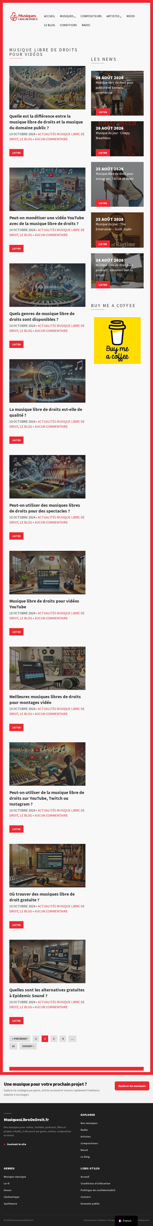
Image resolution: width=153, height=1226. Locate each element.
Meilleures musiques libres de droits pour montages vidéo (45, 699)
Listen (16, 152)
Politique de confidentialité (98, 1190)
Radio (86, 25)
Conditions (68, 25)
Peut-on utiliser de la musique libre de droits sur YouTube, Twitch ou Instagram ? (46, 798)
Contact (86, 1197)
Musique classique (15, 1176)
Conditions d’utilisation (95, 1183)
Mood (131, 16)
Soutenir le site (16, 1144)
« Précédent (20, 1038)
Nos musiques (89, 1123)
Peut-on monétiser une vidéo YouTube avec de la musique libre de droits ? (46, 220)
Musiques (67, 16)
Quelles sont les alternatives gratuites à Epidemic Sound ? (47, 993)
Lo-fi (7, 1183)
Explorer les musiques (132, 1086)
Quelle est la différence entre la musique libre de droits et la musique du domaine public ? (46, 122)
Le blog (49, 25)
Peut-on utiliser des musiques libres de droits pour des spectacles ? (44, 508)
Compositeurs (91, 16)
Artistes (113, 16)
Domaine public (90, 1203)
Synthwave (10, 1203)
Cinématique (11, 1197)
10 (13, 1046)
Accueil (49, 16)
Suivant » (28, 1046)
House (7, 1190)
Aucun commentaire (51, 139)
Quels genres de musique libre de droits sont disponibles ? (41, 316)
